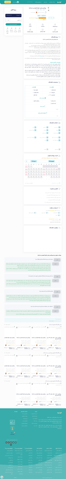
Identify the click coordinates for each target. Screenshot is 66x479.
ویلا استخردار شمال (39, 464)
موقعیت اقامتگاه (30, 31)
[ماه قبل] (58, 161)
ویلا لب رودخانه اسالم (48, 464)
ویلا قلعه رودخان (10, 450)
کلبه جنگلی (40, 462)
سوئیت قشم (20, 466)
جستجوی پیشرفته (38, 2)
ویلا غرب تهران (49, 469)
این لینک (40, 56)
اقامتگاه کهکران (49, 457)
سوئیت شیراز (20, 461)
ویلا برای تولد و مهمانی (48, 450)
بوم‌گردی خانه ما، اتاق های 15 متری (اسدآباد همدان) (54, 338)
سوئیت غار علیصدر (9, 452)
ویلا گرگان (30, 467)
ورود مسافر (15, 1)
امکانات (30, 26)
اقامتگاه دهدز (10, 462)
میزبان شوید (25, 418)
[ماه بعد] (26, 161)
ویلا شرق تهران (49, 472)
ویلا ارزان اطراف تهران (9, 469)
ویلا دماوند (30, 472)
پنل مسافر (35, 420)
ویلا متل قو (30, 462)
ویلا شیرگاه (30, 464)
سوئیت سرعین (19, 468)
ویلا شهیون (11, 464)
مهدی (39, 12)
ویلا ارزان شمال (39, 455)
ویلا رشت (40, 469)
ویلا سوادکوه (10, 457)
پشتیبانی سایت (24, 413)
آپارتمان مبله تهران (58, 452)
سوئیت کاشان (20, 456)
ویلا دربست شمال (39, 450)
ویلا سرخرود (30, 460)
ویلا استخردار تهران (58, 467)
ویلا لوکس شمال (39, 452)
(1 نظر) (44, 19)
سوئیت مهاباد (20, 471)
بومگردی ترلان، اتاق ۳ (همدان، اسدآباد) (23, 394)
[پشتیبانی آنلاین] (2, 477)
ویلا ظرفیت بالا (49, 467)
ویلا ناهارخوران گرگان (48, 462)
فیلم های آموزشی (24, 423)
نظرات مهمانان (42, 31)
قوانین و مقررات (55, 31)
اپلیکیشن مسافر (34, 423)
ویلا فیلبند (20, 473)
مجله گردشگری (34, 416)
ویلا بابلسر (30, 457)
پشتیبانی (45, 2)
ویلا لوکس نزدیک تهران (58, 455)
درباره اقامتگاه (55, 26)
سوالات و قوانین (52, 2)
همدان (44, 9)
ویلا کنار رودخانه (49, 460)
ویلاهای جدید (35, 418)
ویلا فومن (11, 460)
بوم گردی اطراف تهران (58, 460)
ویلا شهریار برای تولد (58, 472)
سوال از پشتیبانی (51, 320)
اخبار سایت (35, 425)
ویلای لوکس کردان (59, 457)
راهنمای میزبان (25, 420)
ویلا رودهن (30, 469)
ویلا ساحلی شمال (39, 457)
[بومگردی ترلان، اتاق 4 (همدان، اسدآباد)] (55, 12)
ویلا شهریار (60, 464)
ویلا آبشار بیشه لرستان (9, 455)
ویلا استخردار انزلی (39, 467)
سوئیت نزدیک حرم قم (18, 450)
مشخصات (42, 26)
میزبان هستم (7, 1)
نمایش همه (7, 324)
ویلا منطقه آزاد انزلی (29, 450)
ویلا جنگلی (40, 460)
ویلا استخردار (50, 452)
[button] (53, 18)
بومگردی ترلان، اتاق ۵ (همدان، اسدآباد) (8, 337)
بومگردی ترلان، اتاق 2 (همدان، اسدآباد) (38, 337)
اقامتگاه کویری (49, 455)
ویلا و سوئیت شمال (38, 472)
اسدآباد (41, 9)
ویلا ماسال (30, 452)
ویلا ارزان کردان (10, 467)
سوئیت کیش (20, 464)
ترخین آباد (37, 9)
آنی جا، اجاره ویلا (34, 413)
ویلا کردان (60, 462)
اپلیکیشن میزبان (24, 425)
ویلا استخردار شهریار (58, 469)
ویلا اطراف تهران (59, 450)
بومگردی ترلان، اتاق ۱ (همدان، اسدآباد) (23, 337)
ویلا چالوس (30, 455)
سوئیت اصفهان (19, 459)
